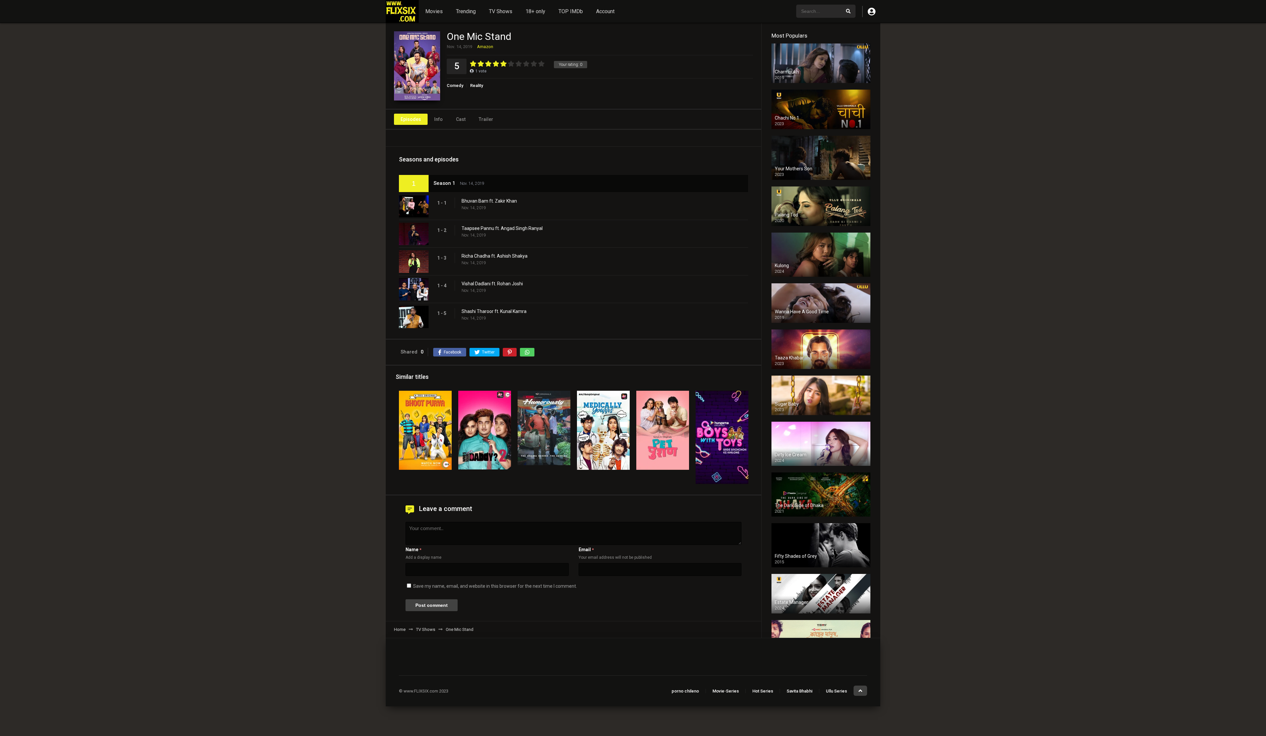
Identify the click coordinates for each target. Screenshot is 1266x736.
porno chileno (685, 691)
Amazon (485, 46)
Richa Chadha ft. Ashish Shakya (495, 256)
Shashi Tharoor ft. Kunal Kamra (494, 311)
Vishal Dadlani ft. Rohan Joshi (492, 283)
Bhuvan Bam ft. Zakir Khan (489, 201)
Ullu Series (836, 691)
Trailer (486, 119)
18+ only (535, 11)
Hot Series (762, 691)
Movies (434, 11)
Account (605, 11)
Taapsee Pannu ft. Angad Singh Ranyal (502, 228)
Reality (476, 85)
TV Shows (500, 11)
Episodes (411, 119)
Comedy (455, 85)
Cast (461, 119)
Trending (466, 11)
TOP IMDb (570, 11)
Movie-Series (725, 691)
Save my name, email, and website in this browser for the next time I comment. (495, 586)
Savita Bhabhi (799, 691)
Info (438, 119)
